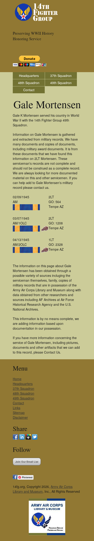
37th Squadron (61, 75)
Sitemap (19, 412)
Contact (28, 90)
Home (17, 379)
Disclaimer (20, 417)
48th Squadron (28, 82)
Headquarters (29, 75)
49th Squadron (61, 82)
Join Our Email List (26, 461)
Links (16, 407)
